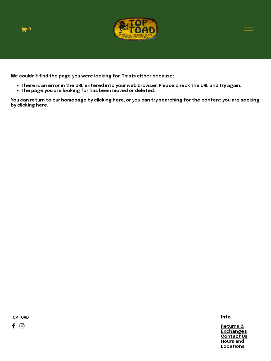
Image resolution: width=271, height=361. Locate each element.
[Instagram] (22, 325)
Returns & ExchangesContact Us (234, 331)
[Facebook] (13, 325)
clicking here (109, 100)
